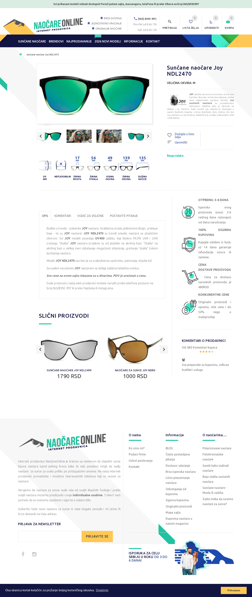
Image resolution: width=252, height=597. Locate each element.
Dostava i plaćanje (178, 465)
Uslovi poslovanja (141, 460)
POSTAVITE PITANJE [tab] (124, 215)
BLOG (169, 448)
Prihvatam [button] (233, 590)
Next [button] (148, 136)
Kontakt (134, 466)
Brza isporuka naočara (181, 471)
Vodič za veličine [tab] (90, 215)
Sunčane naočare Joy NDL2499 (69, 370)
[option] (49, 136)
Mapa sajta (173, 512)
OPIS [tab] (45, 215)
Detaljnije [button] (102, 590)
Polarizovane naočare (217, 448)
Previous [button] (41, 136)
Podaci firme (137, 454)
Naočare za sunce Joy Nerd (135, 370)
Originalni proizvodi (179, 506)
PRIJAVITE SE (97, 536)
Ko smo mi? (136, 448)
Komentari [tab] (62, 215)
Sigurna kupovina (177, 500)
